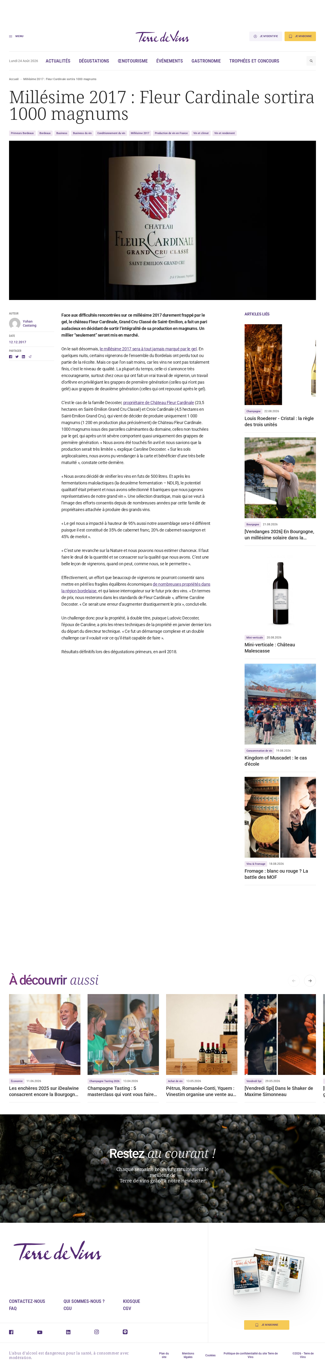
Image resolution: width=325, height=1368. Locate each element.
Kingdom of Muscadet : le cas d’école (276, 761)
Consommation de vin (259, 750)
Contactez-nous (27, 1301)
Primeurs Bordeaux (22, 133)
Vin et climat (201, 133)
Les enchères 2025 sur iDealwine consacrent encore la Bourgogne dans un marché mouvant (44, 1091)
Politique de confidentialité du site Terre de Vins (251, 1355)
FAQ (13, 1308)
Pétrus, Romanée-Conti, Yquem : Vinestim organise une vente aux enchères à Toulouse (200, 1091)
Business (61, 133)
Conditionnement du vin (111, 133)
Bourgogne (252, 524)
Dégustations (94, 61)
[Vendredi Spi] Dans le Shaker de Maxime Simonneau (279, 1091)
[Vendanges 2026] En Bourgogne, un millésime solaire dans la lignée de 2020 (279, 535)
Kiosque (131, 1301)
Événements (169, 61)
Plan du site (164, 1355)
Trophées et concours (254, 61)
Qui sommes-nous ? (84, 1301)
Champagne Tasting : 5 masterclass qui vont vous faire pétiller (121, 1091)
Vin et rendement (224, 133)
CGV (127, 1308)
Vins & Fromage (255, 863)
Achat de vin (175, 1081)
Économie (17, 1081)
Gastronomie (206, 61)
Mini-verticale (254, 637)
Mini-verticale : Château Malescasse (270, 648)
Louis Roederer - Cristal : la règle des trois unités (279, 421)
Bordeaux (45, 133)
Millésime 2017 (140, 133)
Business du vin (82, 133)
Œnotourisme (133, 61)
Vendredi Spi (253, 1081)
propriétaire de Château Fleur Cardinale (158, 402)
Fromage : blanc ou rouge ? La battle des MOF (276, 874)
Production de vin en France (171, 133)
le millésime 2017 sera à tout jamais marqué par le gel (148, 348)
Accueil (14, 79)
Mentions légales (188, 1355)
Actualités (58, 61)
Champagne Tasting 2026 (104, 1081)
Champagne (253, 411)
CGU (68, 1308)
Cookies (210, 1355)
